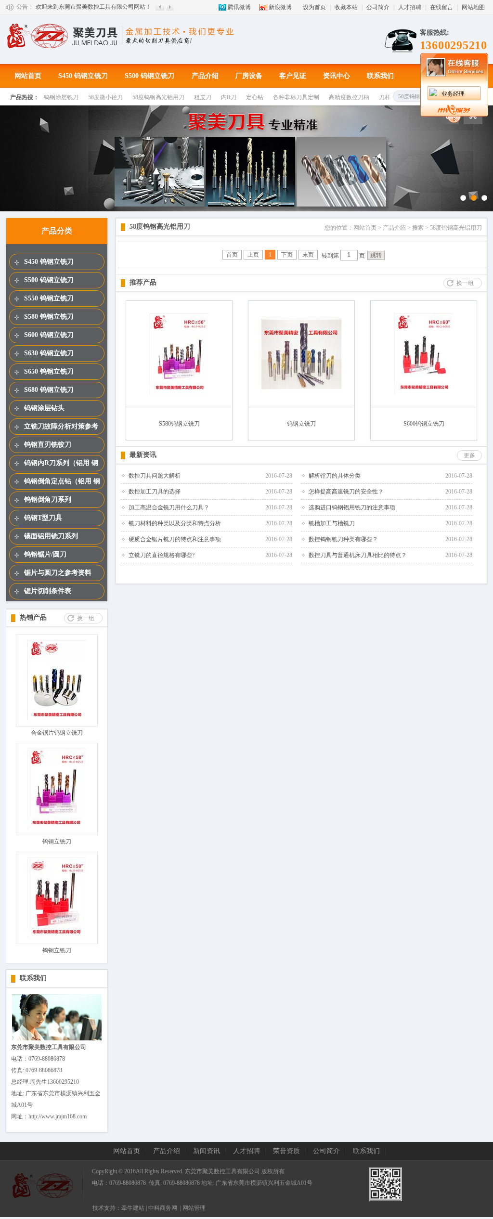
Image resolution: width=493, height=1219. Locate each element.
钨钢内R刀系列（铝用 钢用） (61, 465)
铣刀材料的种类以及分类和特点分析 (175, 523)
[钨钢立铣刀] (56, 827)
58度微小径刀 (105, 97)
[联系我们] (57, 1039)
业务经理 (453, 94)
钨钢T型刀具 (43, 517)
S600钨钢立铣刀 (423, 423)
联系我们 (380, 75)
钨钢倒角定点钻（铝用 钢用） (62, 483)
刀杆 (384, 97)
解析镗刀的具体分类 (335, 475)
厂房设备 (248, 75)
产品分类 (56, 231)
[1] (463, 198)
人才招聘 (409, 7)
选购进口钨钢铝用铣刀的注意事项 (352, 507)
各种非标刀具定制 (296, 97)
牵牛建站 (132, 1208)
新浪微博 (280, 7)
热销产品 (33, 617)
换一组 (85, 618)
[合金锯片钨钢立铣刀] (56, 718)
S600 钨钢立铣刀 (49, 334)
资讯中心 (336, 75)
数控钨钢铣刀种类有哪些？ (343, 539)
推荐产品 (143, 282)
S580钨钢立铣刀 (179, 423)
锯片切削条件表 (47, 591)
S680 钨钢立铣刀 (49, 389)
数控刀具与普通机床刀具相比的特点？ (358, 555)
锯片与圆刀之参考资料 (57, 572)
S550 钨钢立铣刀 (49, 298)
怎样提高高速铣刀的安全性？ (346, 491)
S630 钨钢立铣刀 (49, 353)
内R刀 (228, 97)
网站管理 (194, 1208)
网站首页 (27, 75)
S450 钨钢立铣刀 (83, 75)
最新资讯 (143, 454)
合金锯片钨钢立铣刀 (57, 732)
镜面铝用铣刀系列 (51, 536)
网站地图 (473, 7)
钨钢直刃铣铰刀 (47, 444)
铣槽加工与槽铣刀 (332, 523)
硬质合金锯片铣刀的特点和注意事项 (175, 539)
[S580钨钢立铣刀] (179, 392)
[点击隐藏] (454, 120)
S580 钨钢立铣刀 (49, 316)
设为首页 (314, 7)
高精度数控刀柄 (349, 97)
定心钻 (254, 97)
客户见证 (292, 75)
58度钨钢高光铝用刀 (158, 97)
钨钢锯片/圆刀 (45, 554)
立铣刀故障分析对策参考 (61, 426)
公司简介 (377, 7)
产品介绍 (205, 75)
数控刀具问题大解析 (155, 475)
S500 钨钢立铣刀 (149, 75)
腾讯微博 (239, 7)
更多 (469, 455)
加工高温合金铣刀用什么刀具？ (169, 507)
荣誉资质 (286, 1150)
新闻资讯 (206, 1150)
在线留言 (441, 7)
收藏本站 (346, 7)
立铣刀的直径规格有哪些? (162, 555)
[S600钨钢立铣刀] (423, 392)
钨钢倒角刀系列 (47, 499)
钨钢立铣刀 (56, 841)
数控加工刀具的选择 (155, 491)
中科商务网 (162, 1208)
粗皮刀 (202, 97)
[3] (484, 198)
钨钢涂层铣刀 (61, 97)
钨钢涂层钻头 (44, 408)
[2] (474, 198)
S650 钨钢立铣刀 (49, 371)
